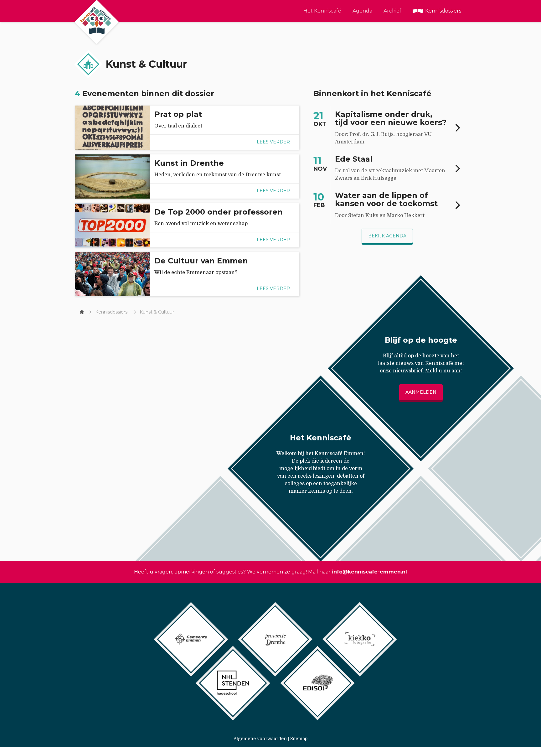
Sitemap (298, 738)
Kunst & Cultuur (157, 312)
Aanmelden (420, 392)
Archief (392, 11)
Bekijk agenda (387, 236)
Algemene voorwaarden (260, 738)
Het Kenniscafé (322, 11)
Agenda (362, 11)
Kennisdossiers (443, 11)
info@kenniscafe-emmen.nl (369, 572)
